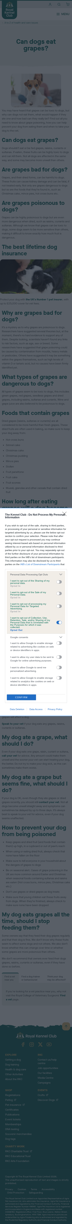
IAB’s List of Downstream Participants (40, 564)
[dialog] (36, 612)
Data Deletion (17, 709)
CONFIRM (21, 697)
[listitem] (36, 574)
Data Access (36, 709)
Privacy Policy (55, 709)
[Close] (65, 515)
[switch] (59, 582)
